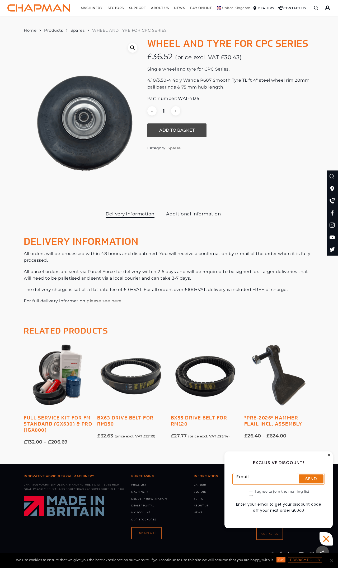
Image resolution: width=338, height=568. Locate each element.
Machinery (139, 491)
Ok (281, 560)
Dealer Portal (142, 505)
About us (201, 505)
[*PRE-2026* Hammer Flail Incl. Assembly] (279, 375)
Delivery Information (149, 498)
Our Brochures (143, 519)
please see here (104, 300)
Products (53, 30)
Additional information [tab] (193, 213)
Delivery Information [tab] (130, 213)
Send (311, 479)
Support (200, 498)
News (198, 512)
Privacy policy (305, 560)
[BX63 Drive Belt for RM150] (132, 375)
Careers (200, 484)
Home (30, 30)
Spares (77, 30)
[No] (331, 560)
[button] (132, 48)
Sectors (200, 491)
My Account (140, 512)
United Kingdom (236, 8)
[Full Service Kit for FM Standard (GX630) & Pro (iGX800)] (58, 375)
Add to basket (177, 130)
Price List (138, 484)
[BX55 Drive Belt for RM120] (206, 375)
